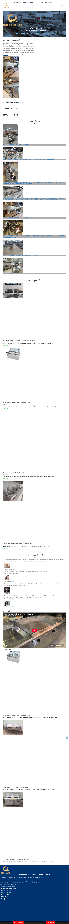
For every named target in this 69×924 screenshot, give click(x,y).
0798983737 (51, 922)
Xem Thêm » (6, 345)
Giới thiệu (25, 2)
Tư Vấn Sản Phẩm (42, 2)
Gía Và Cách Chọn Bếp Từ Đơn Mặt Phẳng (14, 473)
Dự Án (50, 2)
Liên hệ (16, 8)
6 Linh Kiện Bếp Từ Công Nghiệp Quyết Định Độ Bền (16, 402)
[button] (5, 55)
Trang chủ (18, 2)
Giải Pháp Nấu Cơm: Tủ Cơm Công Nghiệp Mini (15, 787)
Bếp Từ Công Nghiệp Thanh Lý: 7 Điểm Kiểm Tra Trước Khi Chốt (20, 340)
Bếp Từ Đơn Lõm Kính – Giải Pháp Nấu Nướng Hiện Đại (17, 859)
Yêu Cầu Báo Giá (19, 922)
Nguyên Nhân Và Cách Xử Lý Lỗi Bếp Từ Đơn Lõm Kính (17, 543)
